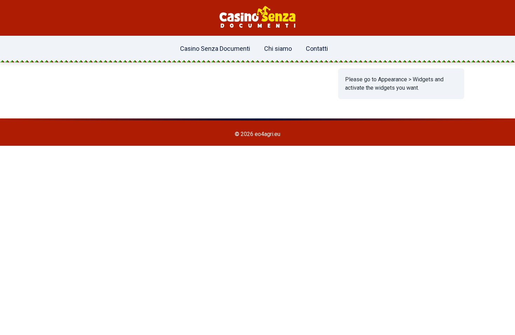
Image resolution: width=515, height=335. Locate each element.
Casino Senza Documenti (215, 48)
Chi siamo (278, 48)
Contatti (317, 48)
